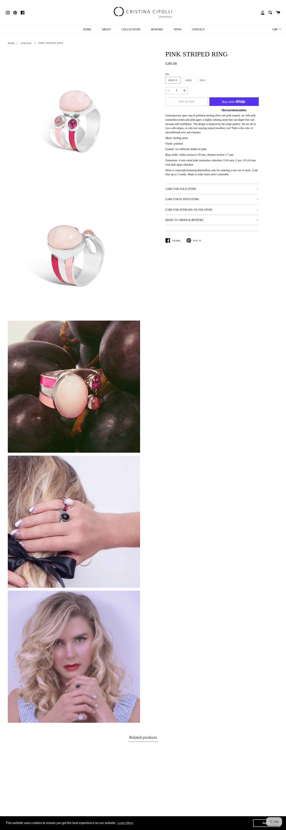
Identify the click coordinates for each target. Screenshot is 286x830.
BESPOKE (157, 29)
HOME (87, 29)
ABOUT (106, 29)
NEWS (178, 29)
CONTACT (198, 29)
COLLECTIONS (131, 29)
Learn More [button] (125, 823)
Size (167, 74)
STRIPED (26, 43)
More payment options (234, 109)
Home (11, 43)
